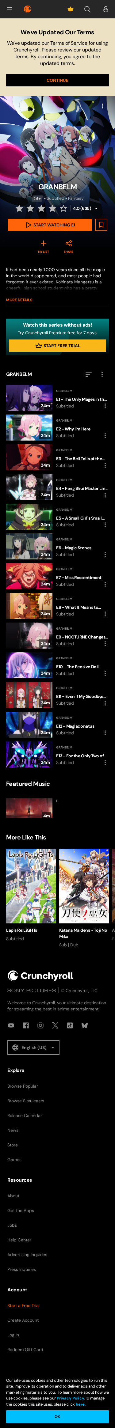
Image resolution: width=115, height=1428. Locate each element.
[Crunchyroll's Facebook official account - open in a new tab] (25, 1025)
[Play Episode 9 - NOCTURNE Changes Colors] (57, 636)
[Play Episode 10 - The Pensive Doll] (57, 665)
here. (80, 1404)
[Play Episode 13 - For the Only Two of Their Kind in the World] (57, 754)
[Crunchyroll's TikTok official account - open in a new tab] (70, 1025)
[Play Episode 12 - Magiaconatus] (57, 725)
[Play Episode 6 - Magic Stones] (57, 546)
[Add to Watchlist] (101, 225)
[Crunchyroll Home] (40, 975)
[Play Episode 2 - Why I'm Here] (57, 428)
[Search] (87, 9)
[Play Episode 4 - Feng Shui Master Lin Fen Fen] (57, 487)
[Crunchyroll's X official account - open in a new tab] (55, 1025)
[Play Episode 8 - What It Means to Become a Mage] (57, 606)
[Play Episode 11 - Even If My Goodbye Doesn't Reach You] (57, 695)
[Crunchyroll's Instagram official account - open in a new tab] (40, 1025)
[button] (9, 9)
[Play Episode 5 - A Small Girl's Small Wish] (57, 517)
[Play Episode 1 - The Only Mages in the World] (57, 398)
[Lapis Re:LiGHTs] (31, 895)
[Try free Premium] (70, 9)
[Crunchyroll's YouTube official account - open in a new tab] (11, 1025)
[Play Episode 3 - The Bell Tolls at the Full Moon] (57, 457)
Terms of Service (68, 43)
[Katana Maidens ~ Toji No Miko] (84, 898)
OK (57, 1416)
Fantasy (76, 198)
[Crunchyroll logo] (27, 9)
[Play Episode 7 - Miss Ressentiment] (57, 576)
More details (19, 299)
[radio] (20, 208)
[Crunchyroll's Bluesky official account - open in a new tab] (84, 1025)
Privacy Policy (70, 1398)
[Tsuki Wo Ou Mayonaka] (31, 808)
